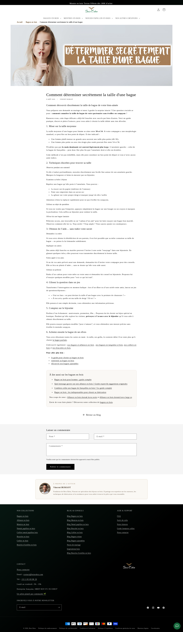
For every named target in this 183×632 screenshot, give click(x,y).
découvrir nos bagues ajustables (64, 364)
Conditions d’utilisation (87, 628)
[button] (52, 18)
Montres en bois (23, 524)
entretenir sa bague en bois (62, 361)
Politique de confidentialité (68, 628)
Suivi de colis (122, 520)
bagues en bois (106, 402)
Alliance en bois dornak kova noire (82, 397)
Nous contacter (122, 532)
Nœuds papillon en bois (26, 528)
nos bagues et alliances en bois (80, 345)
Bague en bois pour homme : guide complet (73, 380)
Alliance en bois (23, 520)
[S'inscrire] (58, 607)
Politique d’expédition (105, 628)
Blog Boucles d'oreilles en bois (79, 553)
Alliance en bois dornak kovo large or (116, 397)
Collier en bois (22, 541)
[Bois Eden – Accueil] (91, 9)
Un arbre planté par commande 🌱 (31, 594)
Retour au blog (93, 415)
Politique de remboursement (47, 628)
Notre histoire (122, 524)
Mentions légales (143, 628)
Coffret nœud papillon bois (27, 532)
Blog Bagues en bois (75, 516)
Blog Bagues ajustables (76, 541)
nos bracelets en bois (62, 348)
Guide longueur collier (126, 528)
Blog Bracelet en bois (75, 528)
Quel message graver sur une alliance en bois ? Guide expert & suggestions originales (90, 384)
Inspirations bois (73, 549)
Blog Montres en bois (75, 520)
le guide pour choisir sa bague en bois (67, 358)
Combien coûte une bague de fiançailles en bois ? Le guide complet (83, 388)
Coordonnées (155, 628)
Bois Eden (32, 628)
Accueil (19, 22)
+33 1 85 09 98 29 (29, 579)
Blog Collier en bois (75, 532)
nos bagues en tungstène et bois (109, 345)
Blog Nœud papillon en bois (78, 524)
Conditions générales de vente (125, 628)
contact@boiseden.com (33, 574)
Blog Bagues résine (74, 537)
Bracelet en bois (23, 537)
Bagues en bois (31, 22)
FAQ (119, 516)
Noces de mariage (74, 545)
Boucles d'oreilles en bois (27, 545)
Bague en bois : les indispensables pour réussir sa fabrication (80, 392)
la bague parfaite (60, 340)
